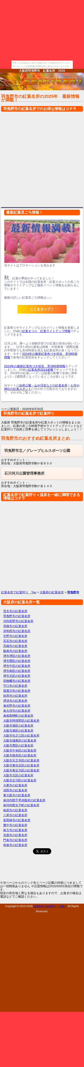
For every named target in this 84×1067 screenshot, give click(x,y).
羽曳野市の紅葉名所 (16, 616)
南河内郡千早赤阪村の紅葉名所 (24, 800)
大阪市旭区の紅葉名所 (18, 725)
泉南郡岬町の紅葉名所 (18, 715)
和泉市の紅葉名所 (15, 845)
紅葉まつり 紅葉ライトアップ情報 (46, 331)
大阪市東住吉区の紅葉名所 (21, 765)
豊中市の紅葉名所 (15, 825)
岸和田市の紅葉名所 (16, 631)
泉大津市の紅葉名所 (16, 710)
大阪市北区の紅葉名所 (18, 775)
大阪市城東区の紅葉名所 (19, 740)
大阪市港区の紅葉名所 (18, 730)
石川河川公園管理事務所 (24, 473)
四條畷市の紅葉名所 (16, 680)
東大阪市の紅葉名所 (16, 795)
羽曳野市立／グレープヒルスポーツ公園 (37, 451)
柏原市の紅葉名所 (15, 810)
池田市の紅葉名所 (15, 790)
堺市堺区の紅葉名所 (16, 656)
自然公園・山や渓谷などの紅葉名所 (43, 385)
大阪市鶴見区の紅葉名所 (19, 755)
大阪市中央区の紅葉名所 (19, 750)
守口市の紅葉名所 (15, 685)
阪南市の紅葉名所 (15, 651)
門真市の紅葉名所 (15, 840)
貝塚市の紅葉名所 (15, 626)
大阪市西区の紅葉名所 (18, 745)
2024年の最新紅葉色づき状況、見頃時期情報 (34, 366)
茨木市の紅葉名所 (15, 611)
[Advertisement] (42, 158)
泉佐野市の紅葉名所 (16, 705)
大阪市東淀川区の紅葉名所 (21, 770)
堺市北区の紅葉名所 (16, 676)
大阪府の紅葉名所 (52, 592)
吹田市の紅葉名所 (15, 695)
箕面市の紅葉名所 (15, 835)
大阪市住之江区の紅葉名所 (21, 735)
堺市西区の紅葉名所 (16, 661)
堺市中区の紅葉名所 (16, 666)
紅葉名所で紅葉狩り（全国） (50, 906)
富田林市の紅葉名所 (16, 820)
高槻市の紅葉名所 (15, 646)
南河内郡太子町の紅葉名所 (21, 805)
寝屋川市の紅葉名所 (16, 690)
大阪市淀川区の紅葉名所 (19, 780)
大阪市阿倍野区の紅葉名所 (21, 720)
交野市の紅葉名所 (15, 636)
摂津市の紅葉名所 (15, 700)
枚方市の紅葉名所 (15, 830)
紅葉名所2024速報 (40, 369)
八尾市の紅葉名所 (15, 815)
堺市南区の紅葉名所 (16, 671)
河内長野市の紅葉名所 (18, 621)
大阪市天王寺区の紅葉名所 (21, 760)
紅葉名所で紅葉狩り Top (18, 592)
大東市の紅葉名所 (15, 785)
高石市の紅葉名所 (15, 641)
